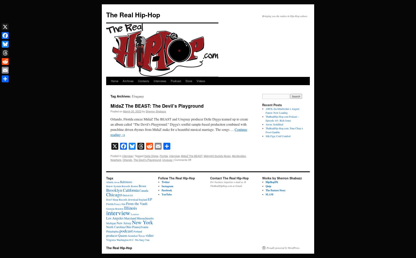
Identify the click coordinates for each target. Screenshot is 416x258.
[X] (5, 27)
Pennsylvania (140, 227)
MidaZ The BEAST (191, 156)
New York (142, 222)
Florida (164, 156)
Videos (201, 81)
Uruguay (167, 160)
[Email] (5, 70)
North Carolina (115, 227)
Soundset (133, 235)
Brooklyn (114, 190)
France (117, 204)
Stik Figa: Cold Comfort (278, 136)
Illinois (130, 208)
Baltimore (126, 182)
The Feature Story (276, 190)
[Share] (5, 79)
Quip (268, 186)
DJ (131, 195)
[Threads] (5, 53)
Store (188, 81)
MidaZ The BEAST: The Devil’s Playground (157, 105)
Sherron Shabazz (156, 111)
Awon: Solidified (274, 124)
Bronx (142, 186)
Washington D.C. (125, 240)
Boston (134, 186)
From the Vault (137, 203)
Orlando (127, 160)
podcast (126, 231)
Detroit (126, 195)
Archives (128, 81)
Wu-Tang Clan (142, 240)
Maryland (130, 218)
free (123, 204)
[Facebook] (5, 35)
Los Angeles (115, 218)
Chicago (114, 194)
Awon (116, 182)
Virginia (111, 240)
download (133, 199)
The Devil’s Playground (147, 160)
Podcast (176, 81)
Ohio (128, 227)
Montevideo (239, 156)
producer (111, 235)
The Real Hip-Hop (133, 14)
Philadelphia (112, 231)
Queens (122, 236)
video (149, 235)
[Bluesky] (5, 44)
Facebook (167, 190)
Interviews (160, 81)
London (135, 214)
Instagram (167, 186)
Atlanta (109, 182)
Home (114, 81)
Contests (143, 81)
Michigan (111, 223)
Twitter (166, 182)
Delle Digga (151, 156)
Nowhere (115, 160)
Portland (137, 231)
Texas (141, 236)
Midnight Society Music (217, 156)
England (143, 199)
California (131, 190)
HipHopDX (272, 182)
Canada (143, 190)
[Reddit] (5, 61)
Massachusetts (145, 218)
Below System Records (118, 186)
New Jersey (124, 223)
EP (150, 199)
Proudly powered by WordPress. (283, 248)
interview (127, 156)
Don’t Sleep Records (116, 199)
